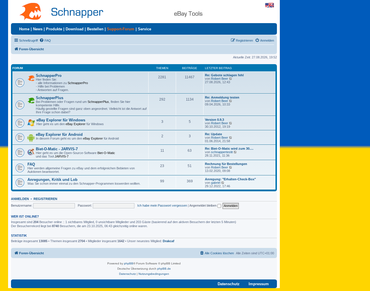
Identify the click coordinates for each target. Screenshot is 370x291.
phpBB (128, 263)
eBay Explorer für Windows (60, 120)
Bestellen (95, 29)
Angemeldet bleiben (203, 205)
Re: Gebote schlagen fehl (224, 75)
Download (75, 29)
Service (144, 29)
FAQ (31, 164)
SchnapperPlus (49, 98)
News (37, 29)
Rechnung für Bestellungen (226, 164)
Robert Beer (219, 78)
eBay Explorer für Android (59, 134)
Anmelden (20, 199)
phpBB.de (164, 268)
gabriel (215, 182)
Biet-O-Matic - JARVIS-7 (57, 149)
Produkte (54, 29)
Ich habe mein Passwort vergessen (162, 205)
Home (24, 29)
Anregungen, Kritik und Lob (52, 179)
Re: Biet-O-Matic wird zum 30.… (229, 148)
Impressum (259, 284)
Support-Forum (120, 29)
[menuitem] (45, 40)
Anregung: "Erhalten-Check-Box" (230, 179)
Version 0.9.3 (214, 119)
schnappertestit (222, 152)
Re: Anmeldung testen (222, 97)
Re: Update (213, 134)
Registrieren (45, 199)
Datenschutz (229, 284)
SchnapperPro (49, 75)
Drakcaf (168, 241)
